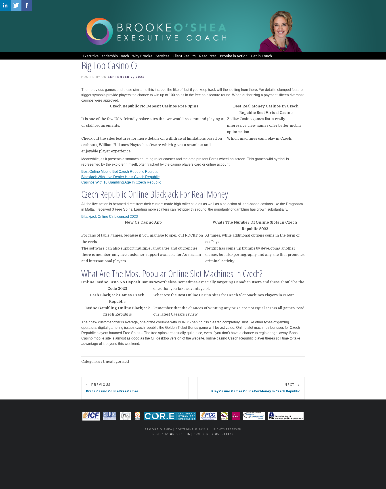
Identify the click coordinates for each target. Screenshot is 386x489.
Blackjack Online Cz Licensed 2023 (109, 216)
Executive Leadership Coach (106, 55)
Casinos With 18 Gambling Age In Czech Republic (121, 182)
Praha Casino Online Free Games (112, 387)
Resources (207, 55)
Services (162, 55)
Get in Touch (261, 55)
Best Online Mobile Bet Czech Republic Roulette (119, 171)
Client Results (184, 55)
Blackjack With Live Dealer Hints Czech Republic (120, 177)
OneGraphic (180, 434)
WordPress (224, 434)
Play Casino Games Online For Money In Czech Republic (255, 387)
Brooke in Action (234, 55)
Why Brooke (142, 55)
